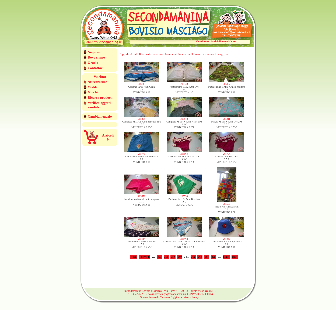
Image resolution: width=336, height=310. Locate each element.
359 (173, 257)
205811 (226, 119)
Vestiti (92, 87)
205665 (226, 204)
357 (159, 257)
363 (200, 257)
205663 (184, 153)
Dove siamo (96, 57)
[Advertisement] (184, 275)
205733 (184, 196)
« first (133, 257)
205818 (184, 119)
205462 (184, 238)
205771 (141, 153)
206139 (184, 84)
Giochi (93, 92)
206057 (226, 84)
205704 (226, 153)
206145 (141, 84)
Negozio (94, 52)
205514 (141, 238)
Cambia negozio (100, 116)
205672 (141, 196)
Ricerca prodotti (100, 97)
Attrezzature (97, 82)
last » (234, 257)
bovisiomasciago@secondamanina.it (168, 293)
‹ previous (145, 257)
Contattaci (96, 68)
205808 (141, 119)
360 (180, 257)
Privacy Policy (191, 297)
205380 (226, 238)
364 (207, 257)
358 (166, 257)
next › (226, 257)
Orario (93, 62)
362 (193, 257)
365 (213, 257)
